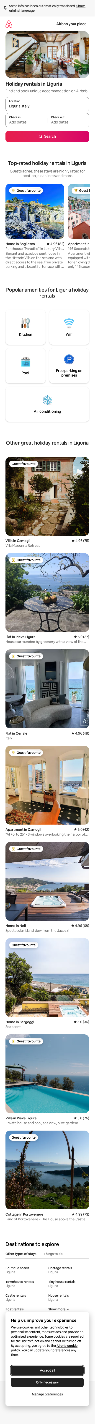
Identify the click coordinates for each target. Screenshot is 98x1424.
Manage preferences (47, 1394)
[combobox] (47, 106)
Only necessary (47, 1382)
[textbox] (26, 122)
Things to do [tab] (53, 1254)
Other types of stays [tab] (20, 1254)
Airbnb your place (71, 24)
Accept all (47, 1370)
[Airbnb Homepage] (8, 24)
